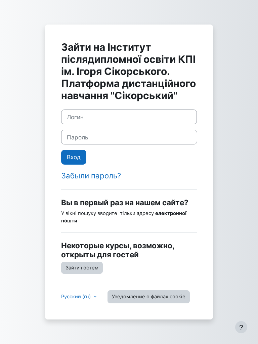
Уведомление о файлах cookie (148, 297)
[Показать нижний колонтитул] (241, 327)
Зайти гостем (82, 268)
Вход (74, 157)
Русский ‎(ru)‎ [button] (76, 297)
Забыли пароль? (91, 175)
